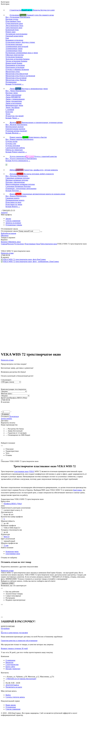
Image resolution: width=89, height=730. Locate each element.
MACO (6, 537)
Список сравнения (13, 221)
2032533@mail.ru (12, 685)
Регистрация (11, 233)
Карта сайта (10, 667)
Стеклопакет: (6, 380)
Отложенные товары (14, 225)
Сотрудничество (12, 664)
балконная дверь (12, 551)
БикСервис (77, 490)
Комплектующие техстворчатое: (13, 389)
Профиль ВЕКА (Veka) (13, 504)
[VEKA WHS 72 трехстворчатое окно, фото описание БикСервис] (23, 259)
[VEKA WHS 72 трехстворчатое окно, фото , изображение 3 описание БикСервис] (34, 328)
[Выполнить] (41, 231)
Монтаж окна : (7, 394)
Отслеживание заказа (9, 231)
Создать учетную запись (15, 697)
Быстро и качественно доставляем (14, 633)
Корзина (4, 242)
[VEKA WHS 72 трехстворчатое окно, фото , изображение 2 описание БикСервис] (30, 261)
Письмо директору (13, 669)
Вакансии (9, 662)
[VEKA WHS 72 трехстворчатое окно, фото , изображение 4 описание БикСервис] (34, 395)
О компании (10, 660)
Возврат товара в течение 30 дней (14, 648)
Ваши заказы (11, 705)
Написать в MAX (8, 583)
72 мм (6, 545)
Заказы (8, 219)
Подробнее (5, 628)
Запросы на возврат (13, 223)
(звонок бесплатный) (21, 679)
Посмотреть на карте (14, 687)
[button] (14, 416)
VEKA (31, 471)
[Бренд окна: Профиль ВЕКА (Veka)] (5, 409)
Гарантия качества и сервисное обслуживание (19, 641)
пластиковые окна (21, 471)
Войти (3, 233)
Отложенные (11, 707)
